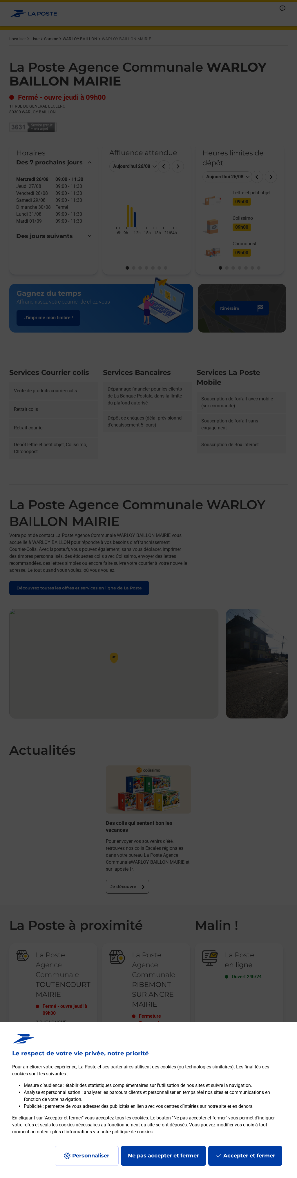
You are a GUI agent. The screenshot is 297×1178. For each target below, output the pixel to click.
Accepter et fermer (249, 1155)
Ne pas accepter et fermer (163, 1155)
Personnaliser (90, 1155)
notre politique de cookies (126, 1132)
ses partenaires (117, 1067)
